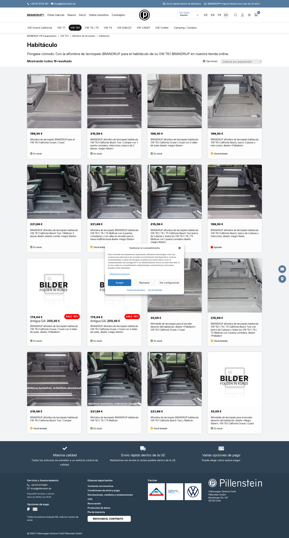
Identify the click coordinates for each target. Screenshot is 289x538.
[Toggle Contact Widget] (282, 269)
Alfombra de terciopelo (83, 36)
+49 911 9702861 (39, 485)
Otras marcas (55, 15)
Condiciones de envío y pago (104, 490)
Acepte (119, 282)
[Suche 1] (236, 15)
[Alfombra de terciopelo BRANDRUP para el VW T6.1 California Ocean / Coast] (54, 116)
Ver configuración (169, 282)
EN (212, 15)
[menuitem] (37, 15)
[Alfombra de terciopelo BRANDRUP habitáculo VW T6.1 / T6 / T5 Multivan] (114, 393)
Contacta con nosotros (100, 486)
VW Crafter (162, 27)
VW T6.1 (75, 27)
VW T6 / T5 (92, 27)
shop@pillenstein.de (41, 488)
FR (219, 15)
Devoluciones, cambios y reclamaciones (110, 494)
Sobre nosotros (99, 15)
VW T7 (61, 27)
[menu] (76, 15)
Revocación (94, 503)
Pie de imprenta (155, 290)
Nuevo (71, 15)
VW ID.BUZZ (124, 27)
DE (206, 15)
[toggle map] (282, 279)
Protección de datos (136, 290)
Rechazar (144, 282)
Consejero (118, 15)
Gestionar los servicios (119, 274)
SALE (82, 15)
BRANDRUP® (35, 15)
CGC (90, 499)
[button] (179, 248)
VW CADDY (143, 27)
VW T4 (108, 27)
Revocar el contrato (108, 518)
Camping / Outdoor (185, 27)
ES (226, 15)
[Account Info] (242, 15)
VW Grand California (39, 27)
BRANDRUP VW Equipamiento (42, 36)
